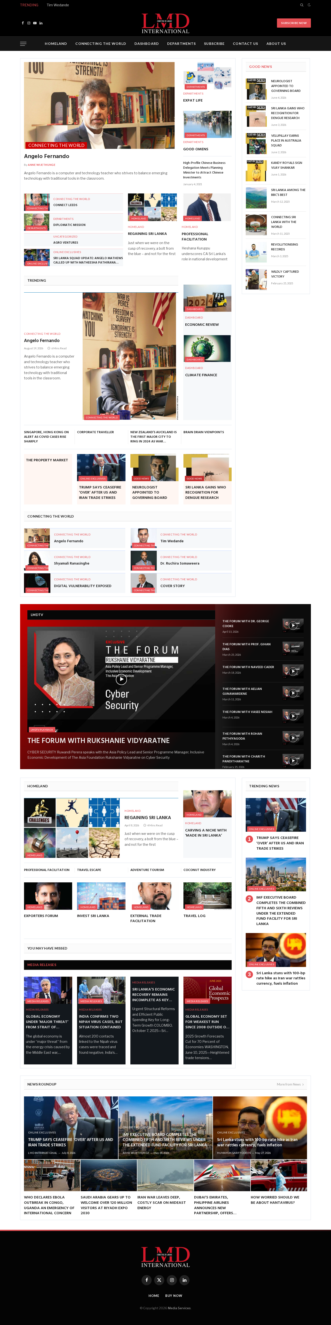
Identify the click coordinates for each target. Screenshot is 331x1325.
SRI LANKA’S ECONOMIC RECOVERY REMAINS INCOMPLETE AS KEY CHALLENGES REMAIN (153, 995)
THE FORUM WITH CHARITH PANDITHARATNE (243, 759)
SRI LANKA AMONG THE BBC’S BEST (288, 193)
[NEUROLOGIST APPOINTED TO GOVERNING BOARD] (154, 467)
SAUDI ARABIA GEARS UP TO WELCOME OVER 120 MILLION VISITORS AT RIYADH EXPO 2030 (106, 1205)
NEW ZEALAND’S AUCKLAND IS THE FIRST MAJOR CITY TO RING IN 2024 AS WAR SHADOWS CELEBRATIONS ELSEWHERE (153, 437)
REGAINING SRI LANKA (147, 234)
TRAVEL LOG (194, 916)
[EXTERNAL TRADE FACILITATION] (154, 896)
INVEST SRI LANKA (93, 916)
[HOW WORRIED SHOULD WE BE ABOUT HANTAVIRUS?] (279, 1175)
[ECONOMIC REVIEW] (207, 298)
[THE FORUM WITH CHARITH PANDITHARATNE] (293, 761)
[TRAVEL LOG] (207, 896)
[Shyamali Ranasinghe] (37, 560)
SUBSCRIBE (214, 43)
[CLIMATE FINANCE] (207, 348)
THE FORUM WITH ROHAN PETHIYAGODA (242, 736)
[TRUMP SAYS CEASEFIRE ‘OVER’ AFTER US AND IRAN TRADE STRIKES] (101, 467)
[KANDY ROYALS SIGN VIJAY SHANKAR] (256, 170)
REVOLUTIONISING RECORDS (284, 247)
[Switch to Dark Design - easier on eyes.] (309, 5)
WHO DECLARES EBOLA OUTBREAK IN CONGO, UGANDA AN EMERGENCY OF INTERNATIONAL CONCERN (49, 1205)
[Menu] (23, 43)
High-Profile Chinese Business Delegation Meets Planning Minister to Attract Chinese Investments (204, 170)
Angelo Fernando (46, 157)
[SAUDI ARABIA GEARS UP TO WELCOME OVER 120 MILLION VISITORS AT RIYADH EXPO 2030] (109, 1175)
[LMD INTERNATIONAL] (165, 23)
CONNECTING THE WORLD (100, 43)
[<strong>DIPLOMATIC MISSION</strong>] (37, 222)
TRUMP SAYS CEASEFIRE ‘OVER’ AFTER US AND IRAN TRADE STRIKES (100, 493)
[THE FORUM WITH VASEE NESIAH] (293, 716)
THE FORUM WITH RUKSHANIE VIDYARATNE (98, 741)
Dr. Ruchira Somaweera (179, 563)
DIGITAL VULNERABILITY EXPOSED (82, 586)
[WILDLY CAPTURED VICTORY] (256, 279)
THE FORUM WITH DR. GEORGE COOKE (245, 624)
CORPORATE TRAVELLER (95, 432)
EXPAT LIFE (193, 101)
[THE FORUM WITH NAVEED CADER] (293, 671)
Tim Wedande (58, 5)
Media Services (179, 1308)
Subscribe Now (294, 23)
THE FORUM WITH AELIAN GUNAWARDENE (242, 691)
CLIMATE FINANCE (201, 375)
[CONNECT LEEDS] (37, 202)
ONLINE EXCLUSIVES (39, 263)
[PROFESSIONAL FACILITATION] (206, 207)
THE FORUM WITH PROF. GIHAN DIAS (246, 647)
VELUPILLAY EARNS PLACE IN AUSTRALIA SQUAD (286, 141)
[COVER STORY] (144, 583)
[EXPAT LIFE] (207, 75)
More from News (289, 1084)
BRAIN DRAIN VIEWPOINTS (203, 432)
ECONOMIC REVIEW (202, 325)
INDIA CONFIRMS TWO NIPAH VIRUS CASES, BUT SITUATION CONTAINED (101, 1022)
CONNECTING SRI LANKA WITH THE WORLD (283, 222)
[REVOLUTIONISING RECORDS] (256, 252)
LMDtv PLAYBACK (42, 729)
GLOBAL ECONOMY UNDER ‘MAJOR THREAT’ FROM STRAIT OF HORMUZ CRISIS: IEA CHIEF (47, 1022)
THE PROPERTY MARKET (47, 460)
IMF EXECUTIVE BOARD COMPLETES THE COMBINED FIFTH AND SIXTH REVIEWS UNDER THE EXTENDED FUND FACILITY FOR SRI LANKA (281, 911)
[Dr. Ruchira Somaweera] (144, 560)
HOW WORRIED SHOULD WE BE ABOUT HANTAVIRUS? (275, 1200)
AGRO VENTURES (65, 243)
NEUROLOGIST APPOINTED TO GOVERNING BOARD (149, 493)
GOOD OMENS (195, 149)
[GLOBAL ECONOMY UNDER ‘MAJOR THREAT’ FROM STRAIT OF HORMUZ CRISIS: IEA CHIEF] (48, 990)
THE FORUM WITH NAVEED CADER (248, 667)
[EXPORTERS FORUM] (48, 896)
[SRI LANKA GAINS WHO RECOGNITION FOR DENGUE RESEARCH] (207, 467)
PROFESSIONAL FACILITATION (195, 237)
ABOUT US (276, 43)
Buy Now (173, 1296)
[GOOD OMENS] (207, 124)
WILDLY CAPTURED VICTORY (285, 274)
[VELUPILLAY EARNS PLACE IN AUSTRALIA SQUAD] (256, 143)
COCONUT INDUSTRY (199, 870)
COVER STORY (172, 586)
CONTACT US (245, 43)
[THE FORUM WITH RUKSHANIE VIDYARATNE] (121, 679)
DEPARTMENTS (181, 43)
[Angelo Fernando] (101, 105)
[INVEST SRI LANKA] (101, 896)
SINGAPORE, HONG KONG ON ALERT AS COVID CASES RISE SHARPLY (46, 437)
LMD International (42, 1152)
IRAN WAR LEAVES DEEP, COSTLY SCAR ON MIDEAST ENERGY (161, 1203)
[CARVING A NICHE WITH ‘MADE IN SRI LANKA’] (207, 804)
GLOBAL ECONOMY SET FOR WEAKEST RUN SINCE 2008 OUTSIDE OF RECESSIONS (206, 1022)
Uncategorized (65, 236)
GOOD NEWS (141, 478)
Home (154, 1296)
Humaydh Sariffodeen (234, 1152)
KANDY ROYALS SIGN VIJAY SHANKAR (286, 165)
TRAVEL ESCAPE (89, 870)
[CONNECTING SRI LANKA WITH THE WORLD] (256, 225)
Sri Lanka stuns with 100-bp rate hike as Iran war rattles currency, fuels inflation (280, 979)
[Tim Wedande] (144, 538)
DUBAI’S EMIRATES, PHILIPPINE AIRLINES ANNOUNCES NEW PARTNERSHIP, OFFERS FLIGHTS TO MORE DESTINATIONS (213, 1205)
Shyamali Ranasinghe (71, 563)
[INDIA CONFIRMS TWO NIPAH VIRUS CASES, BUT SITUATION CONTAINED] (101, 990)
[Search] (301, 5)
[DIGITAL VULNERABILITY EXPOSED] (37, 583)
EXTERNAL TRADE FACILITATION (145, 919)
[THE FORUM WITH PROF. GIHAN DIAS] (293, 649)
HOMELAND (56, 43)
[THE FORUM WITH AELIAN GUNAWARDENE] (293, 693)
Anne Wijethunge (41, 164)
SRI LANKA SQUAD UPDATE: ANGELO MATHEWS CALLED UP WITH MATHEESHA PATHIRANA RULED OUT (88, 260)
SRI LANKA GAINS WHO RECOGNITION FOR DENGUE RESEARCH (205, 493)
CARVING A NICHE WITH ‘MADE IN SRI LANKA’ (206, 833)
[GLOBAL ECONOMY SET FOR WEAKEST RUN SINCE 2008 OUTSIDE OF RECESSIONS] (207, 990)
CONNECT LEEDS (65, 205)
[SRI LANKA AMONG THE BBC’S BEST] (256, 197)
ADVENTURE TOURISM (147, 870)
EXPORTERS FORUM (41, 916)
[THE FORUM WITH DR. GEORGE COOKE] (293, 626)
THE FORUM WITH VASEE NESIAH (247, 712)
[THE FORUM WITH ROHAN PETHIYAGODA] (293, 738)
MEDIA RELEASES (41, 965)
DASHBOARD (146, 43)
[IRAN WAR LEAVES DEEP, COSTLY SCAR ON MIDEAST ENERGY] (165, 1175)
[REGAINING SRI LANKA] (152, 207)
